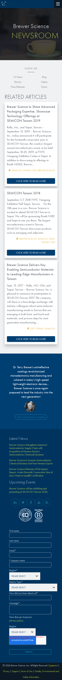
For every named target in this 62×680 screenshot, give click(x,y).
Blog (44, 77)
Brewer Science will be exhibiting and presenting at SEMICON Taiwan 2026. (28, 490)
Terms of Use (26, 671)
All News (17, 77)
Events (44, 86)
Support (15, 671)
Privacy (6, 671)
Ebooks (17, 81)
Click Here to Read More (31, 181)
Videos (44, 81)
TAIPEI (52, 238)
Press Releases (18, 86)
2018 (52, 242)
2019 (34, 170)
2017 (32, 328)
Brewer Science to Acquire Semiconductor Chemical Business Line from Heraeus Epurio (31, 462)
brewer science (46, 170)
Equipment (53, 665)
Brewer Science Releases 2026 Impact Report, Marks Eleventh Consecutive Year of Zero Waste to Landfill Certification (31, 472)
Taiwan (27, 170)
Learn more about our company (31, 416)
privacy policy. (16, 620)
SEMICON (17, 170)
